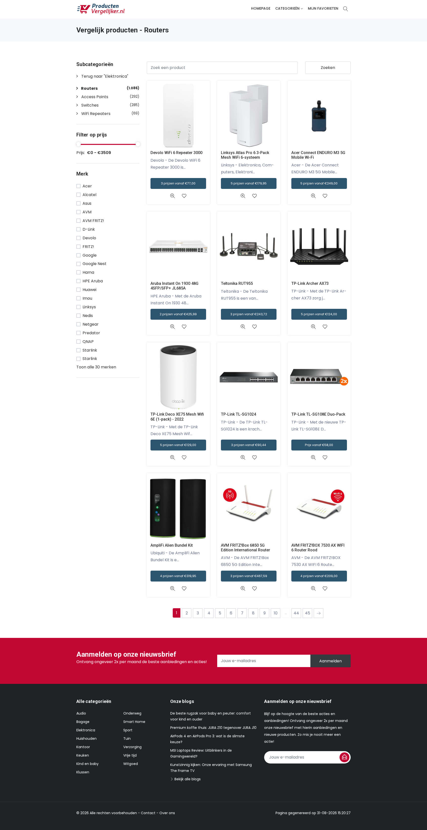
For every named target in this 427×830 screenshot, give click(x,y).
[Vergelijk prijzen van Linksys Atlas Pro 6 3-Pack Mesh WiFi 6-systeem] (249, 115)
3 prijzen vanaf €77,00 (178, 183)
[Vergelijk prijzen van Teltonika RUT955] (249, 246)
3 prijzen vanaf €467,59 (248, 576)
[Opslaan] (344, 757)
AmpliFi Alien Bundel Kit (171, 545)
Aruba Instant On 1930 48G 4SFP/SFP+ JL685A (174, 286)
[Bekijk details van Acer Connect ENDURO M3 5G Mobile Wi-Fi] (313, 196)
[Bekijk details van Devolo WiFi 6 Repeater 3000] (172, 196)
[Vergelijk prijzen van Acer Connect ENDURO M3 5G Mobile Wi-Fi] (319, 115)
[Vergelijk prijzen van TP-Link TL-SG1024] (249, 377)
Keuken (82, 755)
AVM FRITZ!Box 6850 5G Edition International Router (245, 547)
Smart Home (134, 721)
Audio (81, 713)
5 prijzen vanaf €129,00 (178, 445)
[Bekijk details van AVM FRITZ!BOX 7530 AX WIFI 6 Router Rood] (313, 588)
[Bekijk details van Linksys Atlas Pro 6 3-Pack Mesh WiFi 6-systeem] (242, 196)
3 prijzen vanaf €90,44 (248, 445)
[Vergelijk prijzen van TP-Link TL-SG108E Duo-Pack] (319, 377)
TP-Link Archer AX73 (310, 283)
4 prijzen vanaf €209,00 (319, 576)
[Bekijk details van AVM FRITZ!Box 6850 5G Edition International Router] (242, 588)
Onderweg (132, 713)
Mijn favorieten (323, 8)
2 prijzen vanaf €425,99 (178, 314)
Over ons (167, 812)
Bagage (82, 721)
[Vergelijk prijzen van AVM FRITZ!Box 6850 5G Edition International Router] (249, 508)
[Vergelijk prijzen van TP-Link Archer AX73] (319, 246)
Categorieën (287, 8)
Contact (148, 812)
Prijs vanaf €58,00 (319, 445)
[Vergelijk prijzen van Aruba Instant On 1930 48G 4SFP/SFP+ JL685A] (178, 246)
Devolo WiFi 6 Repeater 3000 (176, 152)
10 (276, 613)
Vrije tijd (130, 755)
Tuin (127, 738)
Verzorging (132, 746)
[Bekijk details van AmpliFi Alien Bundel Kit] (172, 588)
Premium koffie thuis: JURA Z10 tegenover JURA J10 (213, 727)
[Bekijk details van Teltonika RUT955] (242, 326)
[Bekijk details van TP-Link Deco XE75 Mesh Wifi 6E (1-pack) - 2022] (172, 457)
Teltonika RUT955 (237, 283)
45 (307, 613)
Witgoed (130, 763)
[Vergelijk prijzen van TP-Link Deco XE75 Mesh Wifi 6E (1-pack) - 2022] (178, 377)
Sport (127, 730)
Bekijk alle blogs (187, 779)
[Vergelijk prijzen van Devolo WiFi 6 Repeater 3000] (178, 115)
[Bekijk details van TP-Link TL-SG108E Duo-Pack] (313, 457)
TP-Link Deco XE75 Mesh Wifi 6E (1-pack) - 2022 (177, 416)
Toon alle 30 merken (96, 367)
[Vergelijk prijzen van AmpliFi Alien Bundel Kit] (178, 508)
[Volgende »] (318, 613)
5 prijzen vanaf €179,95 (249, 183)
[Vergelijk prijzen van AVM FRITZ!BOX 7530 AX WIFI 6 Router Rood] (319, 508)
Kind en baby (87, 763)
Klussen (82, 772)
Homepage (260, 8)
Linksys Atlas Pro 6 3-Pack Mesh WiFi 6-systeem (245, 155)
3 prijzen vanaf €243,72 (248, 314)
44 (296, 613)
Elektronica (85, 730)
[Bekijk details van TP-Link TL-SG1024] (242, 457)
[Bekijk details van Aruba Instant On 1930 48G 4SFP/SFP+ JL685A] (172, 326)
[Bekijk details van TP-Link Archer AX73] (313, 326)
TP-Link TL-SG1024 (238, 414)
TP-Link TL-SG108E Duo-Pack (318, 414)
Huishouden (86, 738)
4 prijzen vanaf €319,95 (178, 576)
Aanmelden (330, 661)
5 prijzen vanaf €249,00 (319, 183)
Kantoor (83, 746)
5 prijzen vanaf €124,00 (319, 314)
